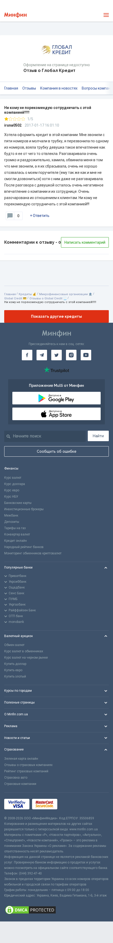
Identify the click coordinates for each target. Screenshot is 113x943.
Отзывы (29, 88)
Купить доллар (15, 664)
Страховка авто (15, 777)
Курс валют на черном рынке (26, 657)
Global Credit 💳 (15, 298)
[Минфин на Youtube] (86, 355)
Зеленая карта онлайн (21, 758)
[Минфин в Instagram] (71, 355)
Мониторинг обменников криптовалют (32, 553)
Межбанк (11, 515)
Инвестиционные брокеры (24, 509)
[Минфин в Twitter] (56, 355)
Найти (98, 436)
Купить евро (13, 670)
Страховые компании (20, 784)
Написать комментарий (84, 242)
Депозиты (11, 522)
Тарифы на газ (15, 528)
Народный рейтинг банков (24, 547)
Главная (11, 88)
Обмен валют (14, 645)
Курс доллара (14, 484)
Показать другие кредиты (56, 316)
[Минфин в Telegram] (42, 355)
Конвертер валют (17, 534)
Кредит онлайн (15, 541)
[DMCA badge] (56, 910)
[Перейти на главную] (15, 15)
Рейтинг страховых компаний (26, 771)
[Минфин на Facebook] (27, 355)
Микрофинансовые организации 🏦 (65, 294)
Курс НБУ (11, 496)
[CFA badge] (71, 804)
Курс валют (12, 478)
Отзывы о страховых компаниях (28, 765)
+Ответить (39, 215)
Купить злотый (15, 676)
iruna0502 (13, 125)
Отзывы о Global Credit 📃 (48, 298)
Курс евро (11, 490)
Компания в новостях (59, 88)
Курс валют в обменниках (23, 651)
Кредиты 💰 (27, 294)
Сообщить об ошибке (56, 451)
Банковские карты (18, 503)
